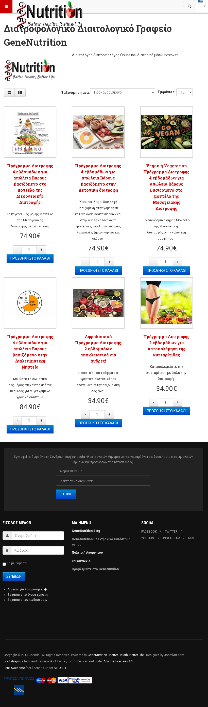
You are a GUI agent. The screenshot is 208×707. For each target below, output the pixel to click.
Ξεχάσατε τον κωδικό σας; (27, 600)
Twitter (171, 531)
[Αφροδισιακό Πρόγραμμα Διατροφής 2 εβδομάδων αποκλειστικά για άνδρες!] (98, 281)
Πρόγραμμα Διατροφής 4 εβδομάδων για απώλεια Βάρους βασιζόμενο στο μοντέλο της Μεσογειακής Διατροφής (30, 184)
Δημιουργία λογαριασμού (26, 589)
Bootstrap (11, 661)
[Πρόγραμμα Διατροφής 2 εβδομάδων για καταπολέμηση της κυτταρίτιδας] (166, 281)
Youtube (148, 538)
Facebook (149, 531)
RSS (191, 538)
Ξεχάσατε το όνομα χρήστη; (28, 594)
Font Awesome (14, 668)
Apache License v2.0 (118, 661)
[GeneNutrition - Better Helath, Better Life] (50, 6)
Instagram (171, 538)
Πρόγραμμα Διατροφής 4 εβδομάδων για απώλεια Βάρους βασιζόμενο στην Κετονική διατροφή (98, 178)
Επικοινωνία (81, 561)
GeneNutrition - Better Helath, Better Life (116, 655)
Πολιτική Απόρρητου (87, 552)
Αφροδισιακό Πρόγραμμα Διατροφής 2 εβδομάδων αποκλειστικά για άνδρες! (98, 349)
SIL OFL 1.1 (61, 668)
